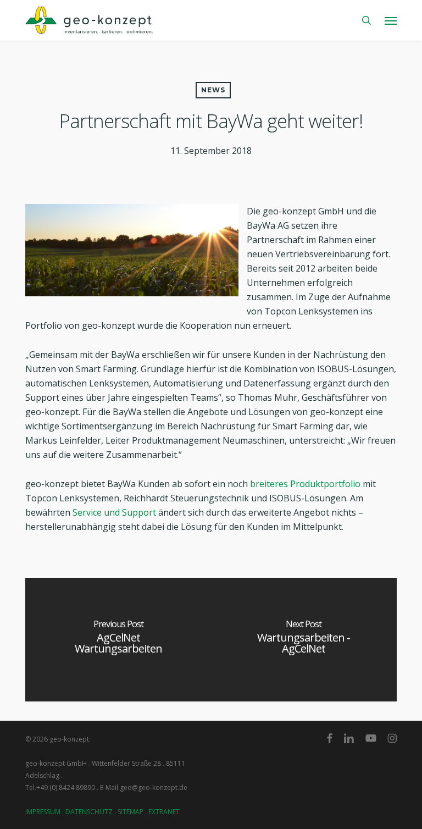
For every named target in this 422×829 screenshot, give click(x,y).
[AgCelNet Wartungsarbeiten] (118, 639)
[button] (391, 20)
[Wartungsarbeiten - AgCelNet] (304, 639)
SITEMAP (130, 811)
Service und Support (114, 512)
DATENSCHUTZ (89, 811)
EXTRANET (164, 811)
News (213, 90)
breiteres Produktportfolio (305, 484)
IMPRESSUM (42, 811)
